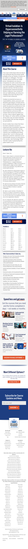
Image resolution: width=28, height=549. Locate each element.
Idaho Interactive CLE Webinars (14, 459)
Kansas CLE (20, 489)
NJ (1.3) (12, 245)
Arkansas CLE (7, 489)
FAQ (7, 437)
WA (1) (19, 245)
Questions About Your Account (20, 436)
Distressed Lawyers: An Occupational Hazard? (13, 272)
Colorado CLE (7, 492)
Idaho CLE (8, 504)
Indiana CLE (20, 486)
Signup (2, 15)
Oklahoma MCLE (8, 520)
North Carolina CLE (7, 515)
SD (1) (19, 239)
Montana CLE (20, 504)
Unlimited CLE (7, 446)
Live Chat (20, 433)
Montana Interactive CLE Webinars (14, 462)
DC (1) (4, 241)
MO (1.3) (12, 241)
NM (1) (12, 247)
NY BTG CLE (20, 446)
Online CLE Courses (20, 445)
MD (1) (12, 237)
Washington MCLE (20, 517)
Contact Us (20, 435)
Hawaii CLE (8, 502)
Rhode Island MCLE (20, 505)
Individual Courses (7, 443)
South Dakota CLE (20, 507)
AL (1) (4, 231)
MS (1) (12, 243)
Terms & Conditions (12, 538)
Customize (13, 382)
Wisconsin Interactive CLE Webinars (14, 475)
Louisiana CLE (20, 492)
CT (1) (4, 239)
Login (22, 15)
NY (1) (19, 229)
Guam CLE (8, 501)
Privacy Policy (13, 6)
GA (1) (4, 245)
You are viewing (11, 18)
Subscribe (13, 407)
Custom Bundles (8, 445)
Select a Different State (23, 19)
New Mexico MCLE (7, 512)
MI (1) (12, 239)
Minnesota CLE (20, 499)
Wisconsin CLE (20, 522)
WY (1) (19, 249)
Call (10, 15)
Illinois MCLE (20, 484)
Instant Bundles (8, 442)
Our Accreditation (7, 433)
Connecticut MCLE (7, 494)
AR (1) (4, 233)
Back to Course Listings (17, 39)
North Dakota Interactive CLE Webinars (14, 465)
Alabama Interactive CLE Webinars (14, 457)
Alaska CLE (8, 486)
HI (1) (4, 249)
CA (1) (4, 237)
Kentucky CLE (20, 491)
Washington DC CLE (20, 519)
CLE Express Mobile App (20, 443)
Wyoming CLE (20, 524)
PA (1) (19, 233)
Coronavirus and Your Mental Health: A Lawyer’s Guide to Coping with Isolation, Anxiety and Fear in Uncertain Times (14, 288)
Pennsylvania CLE (8, 524)
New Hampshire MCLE (8, 509)
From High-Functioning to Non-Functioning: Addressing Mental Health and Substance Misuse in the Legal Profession (13, 261)
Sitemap (4, 540)
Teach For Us (7, 435)
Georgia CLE (7, 499)
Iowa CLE (20, 487)
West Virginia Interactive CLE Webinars (14, 474)
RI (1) (19, 237)
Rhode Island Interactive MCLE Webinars (14, 469)
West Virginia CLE (20, 520)
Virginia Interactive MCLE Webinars (14, 472)
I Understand (22, 9)
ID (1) (12, 229)
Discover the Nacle (13, 358)
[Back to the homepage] (14, 14)
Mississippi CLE (20, 501)
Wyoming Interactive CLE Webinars (14, 477)
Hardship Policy (20, 538)
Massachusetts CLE (20, 496)
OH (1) (19, 231)
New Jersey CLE (8, 510)
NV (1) (12, 249)
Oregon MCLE (7, 522)
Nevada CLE (8, 507)
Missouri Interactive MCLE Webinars (14, 461)
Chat (18, 15)
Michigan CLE (20, 497)
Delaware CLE (7, 496)
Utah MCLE (20, 512)
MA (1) (12, 235)
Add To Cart (16, 63)
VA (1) (19, 241)
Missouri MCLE (20, 502)
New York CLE (7, 514)
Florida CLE (8, 497)
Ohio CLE (7, 519)
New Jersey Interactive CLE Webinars (14, 464)
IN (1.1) (12, 233)
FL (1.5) (4, 243)
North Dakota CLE (8, 517)
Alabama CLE (7, 484)
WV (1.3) (20, 247)
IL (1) (12, 231)
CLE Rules (20, 442)
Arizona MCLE (7, 487)
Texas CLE (20, 510)
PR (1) (19, 235)
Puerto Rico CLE (8, 525)
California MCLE (8, 491)
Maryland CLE (20, 494)
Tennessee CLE (20, 509)
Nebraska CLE (7, 505)
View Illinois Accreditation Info (14, 20)
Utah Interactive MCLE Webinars (14, 470)
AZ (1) (4, 235)
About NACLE (7, 432)
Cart (6, 15)
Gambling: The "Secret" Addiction (10, 281)
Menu (26, 15)
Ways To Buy (7, 448)
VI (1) (19, 243)
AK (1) (4, 229)
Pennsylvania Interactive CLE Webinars (14, 467)
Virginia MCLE (20, 515)
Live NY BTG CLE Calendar (14, 456)
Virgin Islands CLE (20, 514)
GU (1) (4, 247)
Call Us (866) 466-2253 (20, 432)
